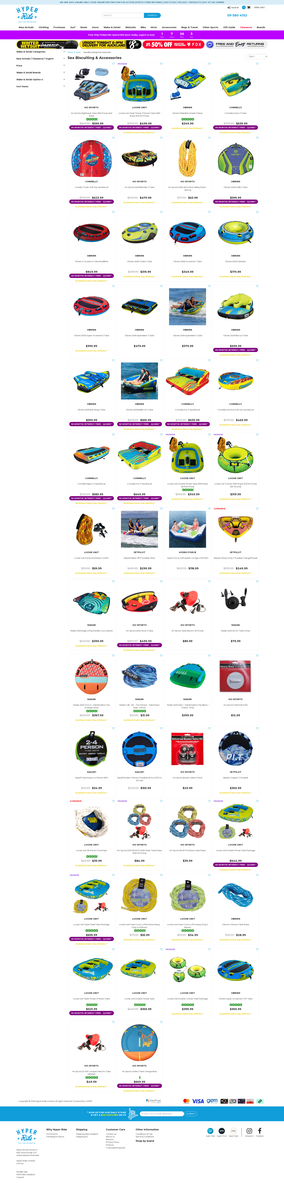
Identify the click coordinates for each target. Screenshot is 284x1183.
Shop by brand (145, 1141)
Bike (143, 27)
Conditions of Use (144, 1134)
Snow (95, 27)
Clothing (44, 27)
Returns (109, 1139)
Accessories (169, 27)
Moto (154, 27)
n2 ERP (89, 1101)
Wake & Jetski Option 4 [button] (29, 79)
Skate (83, 27)
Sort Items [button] (22, 86)
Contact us (111, 1134)
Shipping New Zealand (87, 1134)
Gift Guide (229, 27)
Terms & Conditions (145, 1136)
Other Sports (210, 27)
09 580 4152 (237, 15)
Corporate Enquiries (115, 1147)
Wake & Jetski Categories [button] (30, 51)
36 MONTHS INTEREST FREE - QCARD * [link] (91, 127)
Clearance (246, 27)
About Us (110, 1136)
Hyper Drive (222, 1136)
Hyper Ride (210, 1136)
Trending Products (55, 1136)
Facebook (260, 1136)
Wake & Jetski (112, 27)
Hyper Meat (233, 1136)
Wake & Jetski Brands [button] (28, 72)
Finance (110, 1145)
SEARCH (152, 15)
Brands (261, 27)
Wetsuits (130, 27)
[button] (233, 7)
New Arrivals (26, 27)
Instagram (249, 1136)
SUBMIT (191, 1113)
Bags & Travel (189, 27)
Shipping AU (82, 1136)
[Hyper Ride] (56, 15)
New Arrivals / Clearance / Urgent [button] (35, 58)
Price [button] (19, 65)
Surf (72, 27)
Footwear (59, 27)
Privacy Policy (112, 1142)
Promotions (52, 1134)
